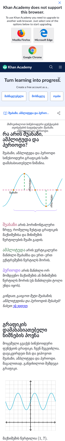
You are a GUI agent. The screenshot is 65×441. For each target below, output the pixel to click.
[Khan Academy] (16, 67)
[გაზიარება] (59, 113)
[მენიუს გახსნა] (60, 67)
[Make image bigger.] (32, 194)
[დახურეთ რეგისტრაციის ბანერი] (59, 78)
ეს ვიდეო (20, 306)
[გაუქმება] (59, 2)
